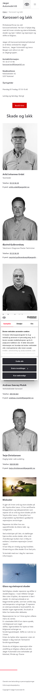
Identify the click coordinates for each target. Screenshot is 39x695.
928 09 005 (14, 464)
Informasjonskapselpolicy (11, 685)
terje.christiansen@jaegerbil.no (22, 468)
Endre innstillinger (18, 368)
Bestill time (19, 105)
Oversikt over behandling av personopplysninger (18, 681)
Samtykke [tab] (7, 324)
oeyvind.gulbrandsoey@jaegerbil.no (23, 257)
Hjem (5, 12)
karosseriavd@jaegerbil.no (14, 64)
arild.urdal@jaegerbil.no (19, 187)
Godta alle (19, 361)
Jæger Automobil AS (10, 4)
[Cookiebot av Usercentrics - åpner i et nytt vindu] (28, 317)
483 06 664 (14, 393)
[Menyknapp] (34, 4)
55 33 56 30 (14, 183)
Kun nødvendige (19, 375)
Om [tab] (32, 324)
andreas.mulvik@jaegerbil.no (21, 397)
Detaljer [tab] (20, 324)
